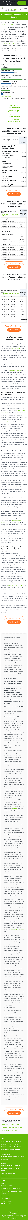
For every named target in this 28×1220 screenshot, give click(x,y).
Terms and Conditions (18, 1212)
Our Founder (4, 1176)
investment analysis (15, 370)
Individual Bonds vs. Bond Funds (11, 1141)
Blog (2, 1183)
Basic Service (9, 43)
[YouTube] (10, 1203)
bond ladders (16, 348)
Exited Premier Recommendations (14, 106)
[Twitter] (4, 1203)
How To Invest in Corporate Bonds (11, 1191)
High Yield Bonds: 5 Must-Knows (11, 1188)
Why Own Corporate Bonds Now (13, 3)
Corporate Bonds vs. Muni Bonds (11, 1147)
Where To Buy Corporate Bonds (10, 1124)
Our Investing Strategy (8, 1173)
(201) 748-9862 (5, 1199)
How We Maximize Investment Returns (14, 120)
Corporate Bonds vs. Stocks (9, 1144)
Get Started (13, 194)
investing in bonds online (15, 585)
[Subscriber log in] (20, 9)
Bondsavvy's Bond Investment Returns (12, 1156)
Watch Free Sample (13, 190)
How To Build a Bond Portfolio (10, 1131)
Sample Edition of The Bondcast (11, 1166)
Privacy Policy (7, 1212)
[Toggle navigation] (25, 9)
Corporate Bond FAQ (7, 1186)
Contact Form (5, 1196)
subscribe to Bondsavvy (17, 930)
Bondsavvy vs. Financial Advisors (11, 1149)
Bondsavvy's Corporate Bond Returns (12, 1127)
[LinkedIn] (7, 1203)
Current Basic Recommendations (14, 116)
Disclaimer (14, 1213)
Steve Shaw (14, 808)
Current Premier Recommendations (14, 111)
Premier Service (7, 25)
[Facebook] (2, 1203)
